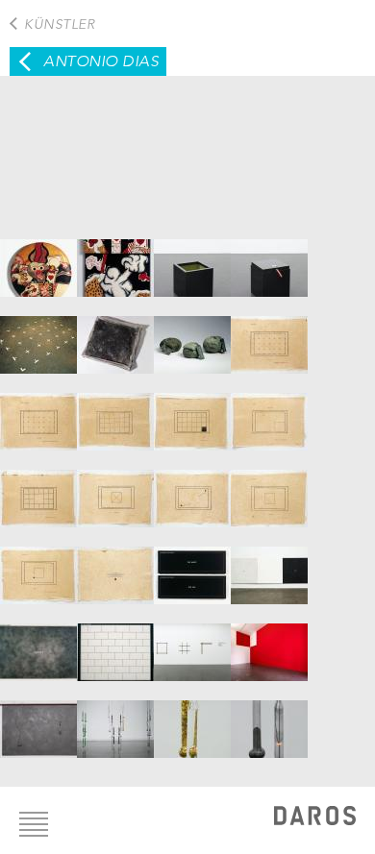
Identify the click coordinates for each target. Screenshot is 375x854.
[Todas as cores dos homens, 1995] (115, 719)
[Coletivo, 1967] (192, 258)
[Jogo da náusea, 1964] (38, 258)
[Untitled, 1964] (115, 258)
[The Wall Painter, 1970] (115, 642)
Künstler (59, 24)
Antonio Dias (101, 61)
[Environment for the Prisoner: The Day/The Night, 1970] (192, 565)
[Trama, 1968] (269, 335)
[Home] (315, 818)
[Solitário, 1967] (269, 258)
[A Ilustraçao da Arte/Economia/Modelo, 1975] (269, 642)
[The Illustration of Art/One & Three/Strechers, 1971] (192, 642)
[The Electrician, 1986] (38, 719)
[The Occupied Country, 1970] (38, 642)
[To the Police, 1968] (192, 335)
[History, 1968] (115, 335)
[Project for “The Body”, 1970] (269, 565)
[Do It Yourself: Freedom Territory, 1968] (38, 335)
